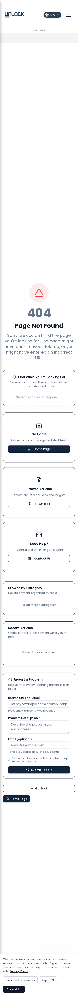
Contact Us (42, 559)
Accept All (13, 989)
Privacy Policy (19, 971)
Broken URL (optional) (24, 698)
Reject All (48, 980)
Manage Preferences (20, 980)
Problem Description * (24, 718)
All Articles (42, 504)
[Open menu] (68, 14)
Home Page (42, 449)
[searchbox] (39, 397)
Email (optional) (20, 739)
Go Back (41, 788)
